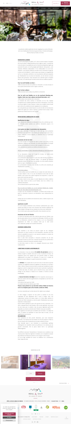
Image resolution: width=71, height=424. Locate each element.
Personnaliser (9, 420)
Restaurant (29, 8)
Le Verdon (43, 8)
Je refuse (9, 417)
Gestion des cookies (37, 419)
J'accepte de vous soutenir (9, 414)
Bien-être (22, 8)
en (37, 414)
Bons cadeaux (65, 8)
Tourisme (41, 417)
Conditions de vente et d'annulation (22, 417)
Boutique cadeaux (27, 419)
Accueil (4, 8)
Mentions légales (54, 417)
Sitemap (47, 417)
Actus (49, 8)
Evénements (36, 8)
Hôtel (10, 8)
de (10, 3)
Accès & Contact (56, 8)
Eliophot (66, 418)
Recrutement (34, 417)
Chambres (15, 8)
